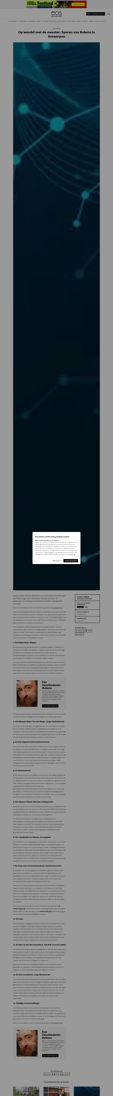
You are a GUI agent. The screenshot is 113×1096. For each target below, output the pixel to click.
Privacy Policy (72, 554)
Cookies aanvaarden (71, 561)
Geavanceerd (56, 561)
